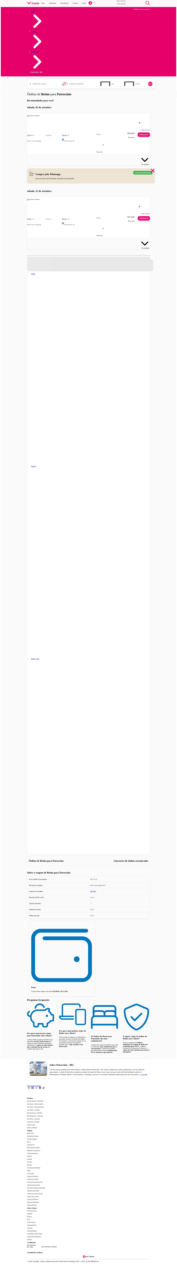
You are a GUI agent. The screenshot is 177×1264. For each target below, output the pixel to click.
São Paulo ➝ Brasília (33, 1122)
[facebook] (32, 1088)
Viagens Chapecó (32, 1139)
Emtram (29, 1156)
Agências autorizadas (33, 1190)
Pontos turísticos (32, 1205)
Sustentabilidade (31, 1231)
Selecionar (143, 134)
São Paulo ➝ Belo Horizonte (35, 1107)
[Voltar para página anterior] (94, 3)
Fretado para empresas (33, 1185)
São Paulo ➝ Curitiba (33, 1110)
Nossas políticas (31, 1225)
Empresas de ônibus (33, 1136)
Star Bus (93, 891)
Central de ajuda (31, 1210)
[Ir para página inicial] (33, 3)
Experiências (65, 3)
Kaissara (29, 1165)
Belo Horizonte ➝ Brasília (34, 1113)
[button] (88, 139)
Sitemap (29, 1239)
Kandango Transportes (33, 1150)
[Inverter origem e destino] (64, 84)
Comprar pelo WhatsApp (143, 173)
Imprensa (29, 1213)
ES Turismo (30, 1173)
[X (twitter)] (36, 1088)
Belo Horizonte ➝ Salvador (35, 1116)
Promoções (52, 3)
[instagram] (29, 1088)
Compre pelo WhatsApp (34, 1236)
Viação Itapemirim (32, 1153)
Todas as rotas (31, 1124)
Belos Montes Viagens (33, 1147)
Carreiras (29, 1228)
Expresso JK (30, 1144)
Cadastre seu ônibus (32, 1179)
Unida (29, 1170)
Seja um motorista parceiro (35, 1182)
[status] (88, 257)
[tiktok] (43, 1088)
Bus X (29, 1142)
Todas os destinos (32, 1127)
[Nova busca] (147, 3)
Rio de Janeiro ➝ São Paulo (35, 1101)
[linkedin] (40, 1088)
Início (43, 3)
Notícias (29, 1216)
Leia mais (144, 1074)
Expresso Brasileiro (32, 1176)
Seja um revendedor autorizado (36, 1188)
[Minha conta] (90, 3)
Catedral (29, 1159)
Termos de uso (31, 1222)
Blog (28, 1219)
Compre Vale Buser (32, 1199)
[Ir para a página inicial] (34, 1086)
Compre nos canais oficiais (35, 1193)
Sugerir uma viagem (33, 1196)
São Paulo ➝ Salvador (33, 1119)
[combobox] (46, 84)
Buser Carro (30, 1133)
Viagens (75, 3)
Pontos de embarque (33, 1202)
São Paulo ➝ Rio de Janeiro (35, 1104)
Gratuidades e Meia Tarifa (34, 1233)
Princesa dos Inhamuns (33, 1167)
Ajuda (84, 3)
